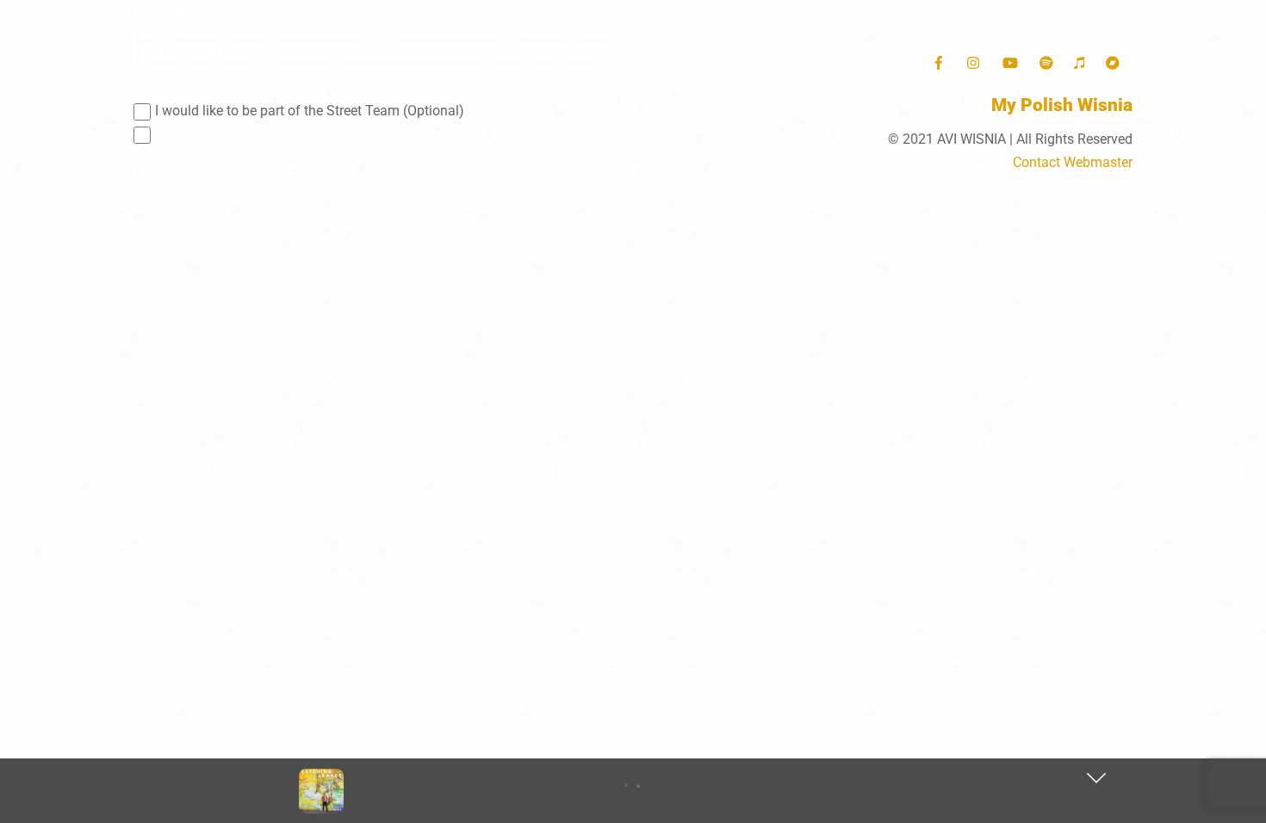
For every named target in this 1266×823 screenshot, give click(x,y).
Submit (180, 170)
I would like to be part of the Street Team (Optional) (309, 110)
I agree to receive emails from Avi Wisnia (284, 134)
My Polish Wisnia (1062, 105)
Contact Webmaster (1073, 162)
